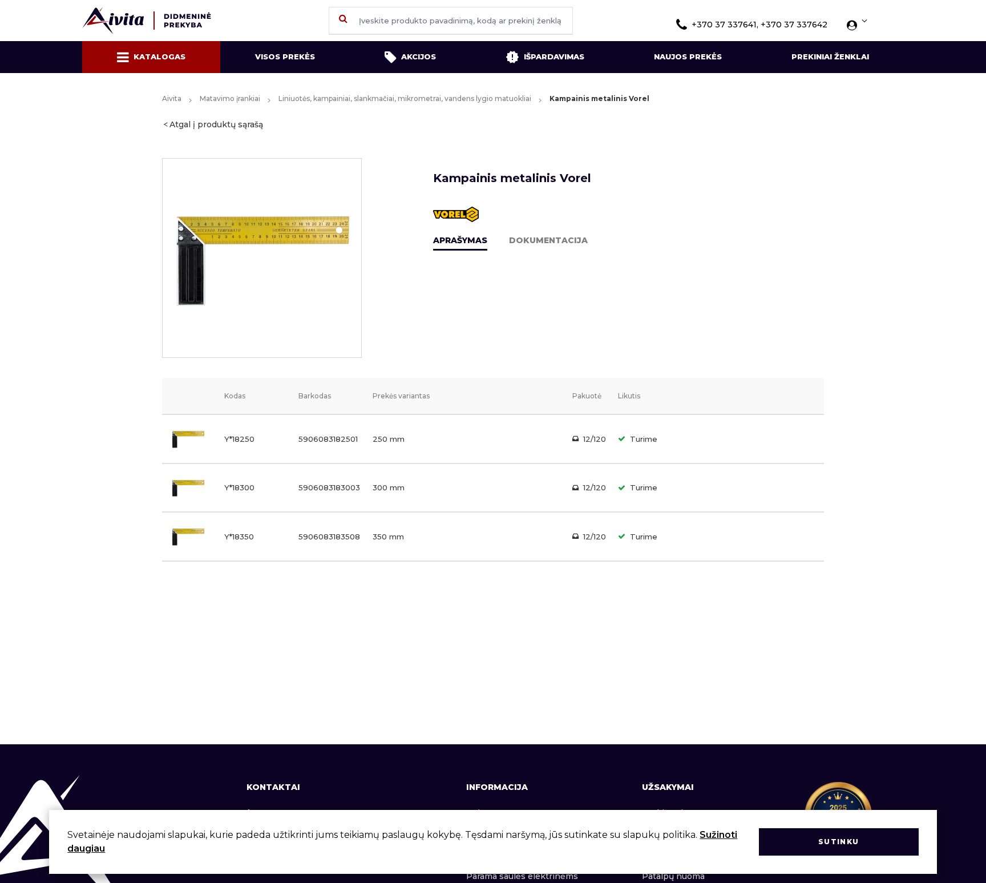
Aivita (171, 98)
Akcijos (418, 56)
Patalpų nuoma (673, 876)
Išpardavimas (554, 56)
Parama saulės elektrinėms (522, 876)
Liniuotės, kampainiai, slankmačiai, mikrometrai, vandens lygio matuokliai (404, 98)
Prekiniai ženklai (830, 56)
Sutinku (838, 841)
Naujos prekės (688, 56)
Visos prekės (285, 56)
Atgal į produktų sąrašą (216, 124)
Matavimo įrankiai (230, 98)
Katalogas (159, 56)
